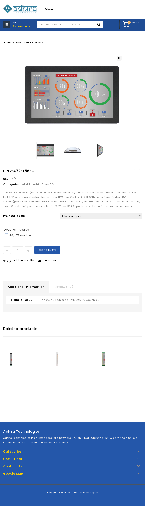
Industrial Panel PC (41, 184)
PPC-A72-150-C (139, 170)
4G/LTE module (20, 235)
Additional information (26, 287)
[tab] (26, 287)
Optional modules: (16, 230)
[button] (119, 58)
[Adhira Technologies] (20, 8)
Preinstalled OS (14, 216)
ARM (25, 184)
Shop (19, 42)
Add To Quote (47, 250)
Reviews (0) (63, 287)
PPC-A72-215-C (134, 170)
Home (7, 42)
